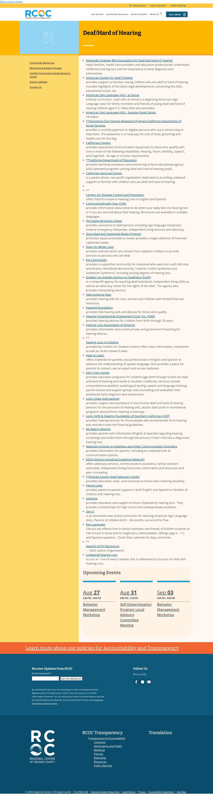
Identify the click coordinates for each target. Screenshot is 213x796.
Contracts (99, 742)
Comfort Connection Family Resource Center (50, 75)
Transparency (138, 5)
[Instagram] (142, 682)
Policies (98, 754)
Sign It (90, 511)
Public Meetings (178, 5)
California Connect (98, 143)
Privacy (142, 792)
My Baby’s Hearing (98, 429)
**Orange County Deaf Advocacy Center (113, 477)
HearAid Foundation (99, 308)
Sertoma (91, 498)
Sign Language (95, 524)
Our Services (97, 14)
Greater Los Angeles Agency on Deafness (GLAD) (118, 277)
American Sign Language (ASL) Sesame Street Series (121, 112)
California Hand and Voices (104, 173)
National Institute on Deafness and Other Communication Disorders (131, 446)
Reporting (100, 758)
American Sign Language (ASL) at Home (112, 95)
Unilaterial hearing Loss (101, 555)
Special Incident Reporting (105, 792)
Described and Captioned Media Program (113, 234)
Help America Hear (98, 295)
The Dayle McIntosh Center (104, 221)
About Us (154, 14)
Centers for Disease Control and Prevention (115, 195)
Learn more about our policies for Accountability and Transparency (102, 648)
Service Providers (139, 14)
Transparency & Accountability (106, 738)
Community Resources (117, 14)
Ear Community (96, 260)
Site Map (181, 792)
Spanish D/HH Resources (102, 546)
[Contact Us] (149, 682)
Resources (100, 761)
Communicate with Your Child (106, 203)
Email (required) (41, 673)
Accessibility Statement (161, 792)
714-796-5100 (81, 792)
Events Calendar (158, 5)
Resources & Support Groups (46, 68)
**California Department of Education (111, 160)
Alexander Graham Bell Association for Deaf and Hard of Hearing (129, 60)
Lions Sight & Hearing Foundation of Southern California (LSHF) (128, 416)
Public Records (103, 765)
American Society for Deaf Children (109, 78)
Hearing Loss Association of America (110, 325)
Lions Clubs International (102, 399)
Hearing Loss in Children (102, 342)
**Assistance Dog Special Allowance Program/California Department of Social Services (133, 123)
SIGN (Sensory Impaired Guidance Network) (115, 459)
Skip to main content (11, 1)
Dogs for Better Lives (100, 247)
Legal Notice (128, 792)
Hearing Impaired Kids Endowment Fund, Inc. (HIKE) (120, 316)
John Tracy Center (98, 373)
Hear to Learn (95, 355)
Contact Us (36, 87)
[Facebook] (136, 682)
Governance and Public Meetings (108, 748)
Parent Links (94, 485)
